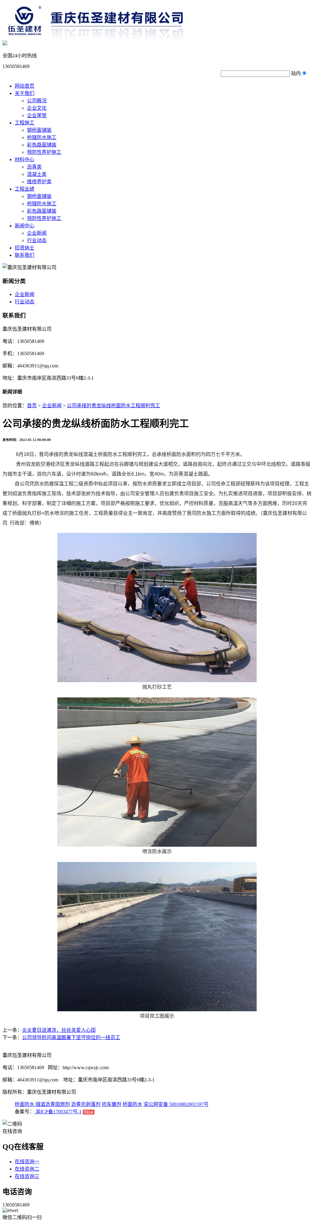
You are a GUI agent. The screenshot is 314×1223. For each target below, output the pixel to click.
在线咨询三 (27, 1176)
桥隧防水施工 (41, 137)
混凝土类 (37, 174)
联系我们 (24, 255)
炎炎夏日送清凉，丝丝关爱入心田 (59, 1030)
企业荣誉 (37, 115)
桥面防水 (25, 1104)
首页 (32, 405)
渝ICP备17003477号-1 (58, 1111)
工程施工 (24, 122)
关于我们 (24, 93)
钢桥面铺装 (39, 130)
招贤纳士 (24, 247)
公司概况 (37, 100)
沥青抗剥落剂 (86, 1104)
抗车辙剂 (111, 1104)
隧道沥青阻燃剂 (53, 1104)
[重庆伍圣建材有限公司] (109, 37)
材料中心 (24, 159)
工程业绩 (24, 189)
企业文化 (37, 108)
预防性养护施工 (44, 152)
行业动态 (37, 240)
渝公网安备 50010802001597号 (176, 1104)
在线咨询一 (27, 1161)
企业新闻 (37, 233)
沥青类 (34, 166)
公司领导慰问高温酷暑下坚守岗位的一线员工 (71, 1037)
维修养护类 (39, 181)
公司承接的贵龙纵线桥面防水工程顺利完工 (113, 405)
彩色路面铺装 (41, 144)
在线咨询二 (27, 1169)
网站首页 (24, 86)
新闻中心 (24, 225)
